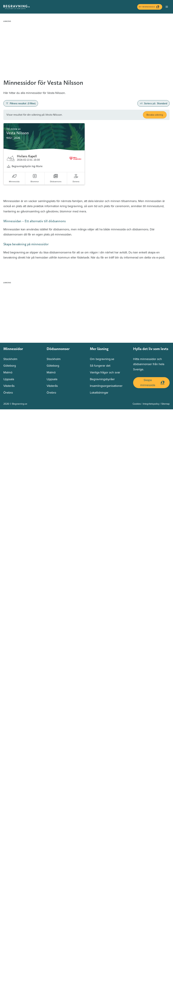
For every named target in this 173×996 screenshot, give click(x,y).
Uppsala (8, 379)
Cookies (137, 403)
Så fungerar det (100, 365)
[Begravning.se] (69, 7)
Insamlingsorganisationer (106, 386)
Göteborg (9, 365)
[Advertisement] (86, 47)
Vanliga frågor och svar (105, 372)
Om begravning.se (102, 359)
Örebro (8, 392)
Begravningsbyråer (102, 379)
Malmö (7, 372)
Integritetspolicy (151, 403)
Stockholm (10, 359)
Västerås (9, 386)
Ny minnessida (147, 6)
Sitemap (165, 403)
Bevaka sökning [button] (154, 114)
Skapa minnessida (147, 382)
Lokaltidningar (99, 392)
